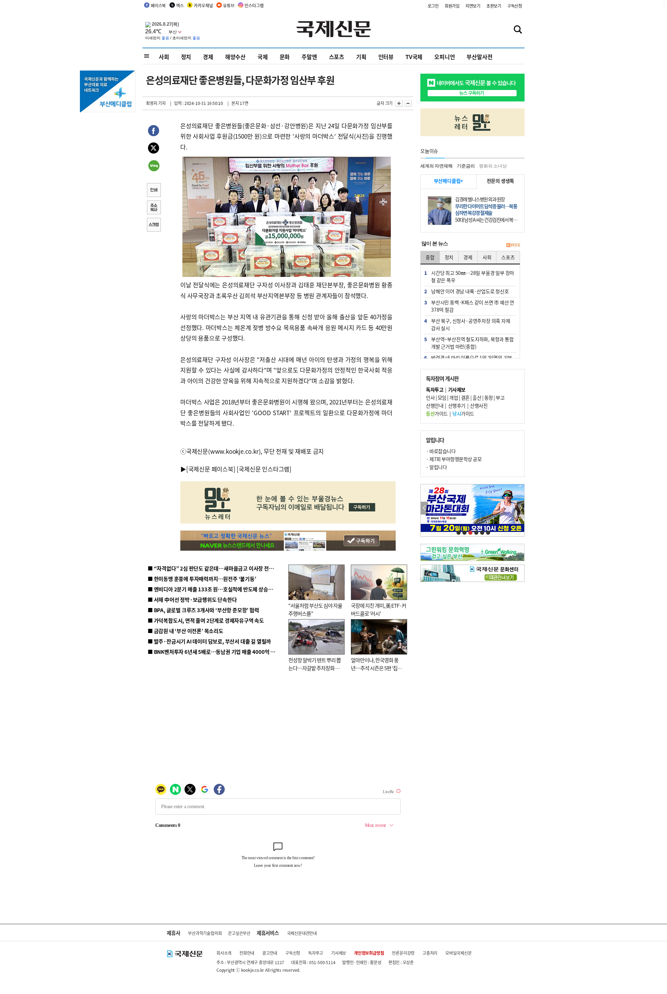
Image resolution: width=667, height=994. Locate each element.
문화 (285, 56)
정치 (186, 56)
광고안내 (269, 953)
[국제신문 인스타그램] (264, 469)
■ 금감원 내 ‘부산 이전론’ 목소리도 (185, 630)
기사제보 (338, 953)
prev (424, 508)
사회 (164, 56)
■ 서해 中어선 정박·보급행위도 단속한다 (192, 599)
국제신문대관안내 (302, 933)
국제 (262, 56)
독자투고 (315, 953)
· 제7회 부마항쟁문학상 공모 (453, 458)
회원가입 (452, 6)
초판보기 (493, 6)
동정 (488, 397)
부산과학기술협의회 (205, 933)
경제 (208, 56)
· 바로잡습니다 (440, 450)
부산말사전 (479, 56)
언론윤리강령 (403, 953)
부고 (500, 397)
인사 (430, 397)
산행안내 (434, 405)
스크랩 (153, 225)
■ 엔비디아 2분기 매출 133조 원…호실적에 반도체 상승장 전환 (215, 589)
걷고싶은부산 (239, 933)
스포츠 (336, 56)
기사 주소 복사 (153, 208)
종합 (430, 257)
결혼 (465, 397)
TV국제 (413, 56)
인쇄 (153, 190)
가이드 (437, 413)
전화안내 (246, 953)
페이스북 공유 (153, 131)
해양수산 (235, 56)
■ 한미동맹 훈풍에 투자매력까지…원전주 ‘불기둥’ (202, 578)
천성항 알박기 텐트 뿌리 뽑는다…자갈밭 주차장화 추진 (314, 667)
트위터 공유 (153, 149)
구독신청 (514, 6)
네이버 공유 (153, 166)
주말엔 (309, 56)
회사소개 (223, 953)
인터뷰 (386, 56)
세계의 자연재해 (436, 166)
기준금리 (466, 166)
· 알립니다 (436, 466)
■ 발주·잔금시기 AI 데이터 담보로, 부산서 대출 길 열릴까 (209, 641)
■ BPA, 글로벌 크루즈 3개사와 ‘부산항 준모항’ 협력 (203, 610)
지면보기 (473, 6)
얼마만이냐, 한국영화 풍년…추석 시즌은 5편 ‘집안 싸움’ (376, 667)
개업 (453, 397)
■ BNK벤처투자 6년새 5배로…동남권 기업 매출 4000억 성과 (214, 651)
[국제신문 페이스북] (211, 469)
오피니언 (444, 56)
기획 (361, 56)
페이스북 (158, 5)
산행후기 (457, 405)
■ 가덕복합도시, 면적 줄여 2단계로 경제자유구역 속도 (206, 620)
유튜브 (228, 5)
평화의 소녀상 (493, 166)
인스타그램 (254, 5)
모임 (442, 397)
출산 (476, 397)
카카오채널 (203, 5)
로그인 (433, 6)
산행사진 (478, 405)
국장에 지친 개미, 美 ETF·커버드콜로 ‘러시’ (378, 609)
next (520, 508)
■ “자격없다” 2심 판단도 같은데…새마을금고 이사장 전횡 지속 (216, 568)
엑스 (180, 5)
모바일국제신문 (458, 953)
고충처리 (429, 953)
